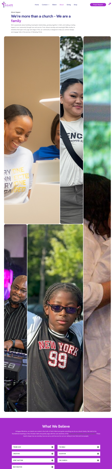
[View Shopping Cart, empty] (109, 4)
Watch (54, 5)
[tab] (33, 447)
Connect (45, 5)
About (62, 5)
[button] (48, 4)
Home (37, 5)
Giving (69, 5)
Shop (75, 5)
